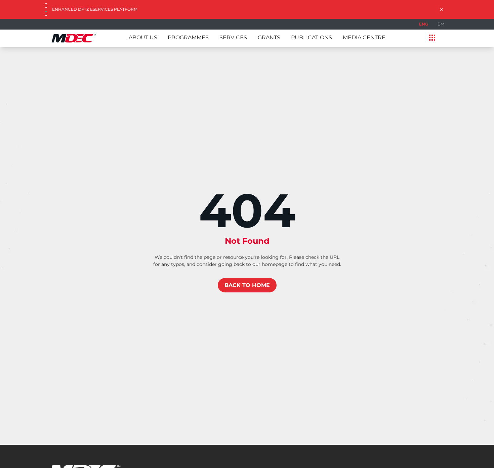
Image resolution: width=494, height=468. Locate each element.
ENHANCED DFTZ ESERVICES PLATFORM (94, 9)
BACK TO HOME (247, 285)
